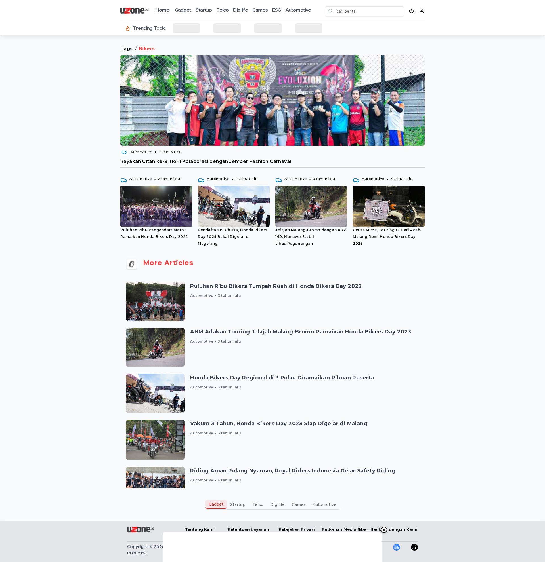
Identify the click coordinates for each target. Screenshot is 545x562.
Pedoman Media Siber (345, 529)
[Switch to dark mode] (411, 11)
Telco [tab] (257, 504)
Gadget (183, 10)
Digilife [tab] (277, 504)
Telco (222, 10)
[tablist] (272, 504)
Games (260, 10)
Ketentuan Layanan (248, 529)
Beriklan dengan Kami (393, 529)
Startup (204, 10)
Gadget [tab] (216, 504)
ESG (276, 10)
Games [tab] (299, 504)
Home (162, 10)
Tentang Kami (200, 529)
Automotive (298, 10)
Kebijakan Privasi (297, 529)
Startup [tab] (238, 504)
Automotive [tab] (324, 504)
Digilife (240, 10)
